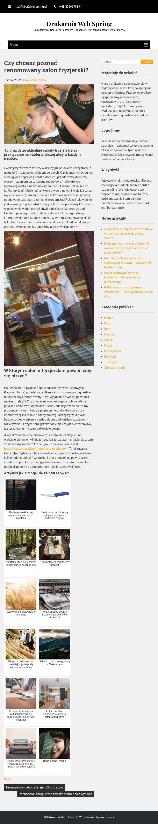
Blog (7, 779)
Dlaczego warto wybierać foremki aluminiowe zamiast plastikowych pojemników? (126, 248)
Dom (107, 329)
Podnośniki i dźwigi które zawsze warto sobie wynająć (55, 794)
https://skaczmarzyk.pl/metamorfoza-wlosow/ (36, 449)
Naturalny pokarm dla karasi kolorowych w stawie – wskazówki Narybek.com (127, 262)
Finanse (109, 334)
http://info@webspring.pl (30, 6)
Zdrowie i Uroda (114, 368)
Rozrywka (110, 356)
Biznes (108, 318)
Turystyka (110, 362)
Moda (108, 345)
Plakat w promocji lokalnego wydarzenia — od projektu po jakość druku (128, 292)
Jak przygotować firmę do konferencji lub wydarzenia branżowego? (122, 277)
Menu (14, 45)
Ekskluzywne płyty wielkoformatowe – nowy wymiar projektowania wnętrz (128, 233)
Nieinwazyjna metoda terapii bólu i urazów (34, 787)
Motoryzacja (112, 351)
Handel (108, 340)
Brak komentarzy (34, 80)
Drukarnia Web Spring (79, 24)
